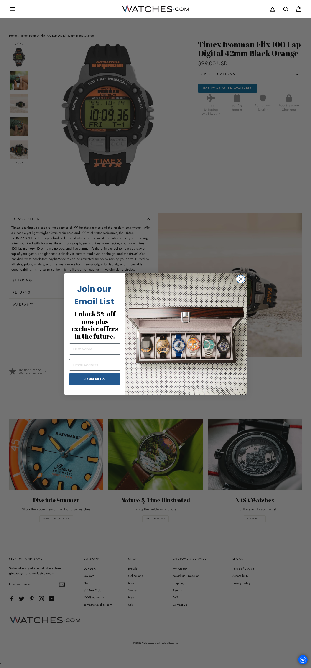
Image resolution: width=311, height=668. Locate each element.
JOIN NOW (95, 379)
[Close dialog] (241, 279)
